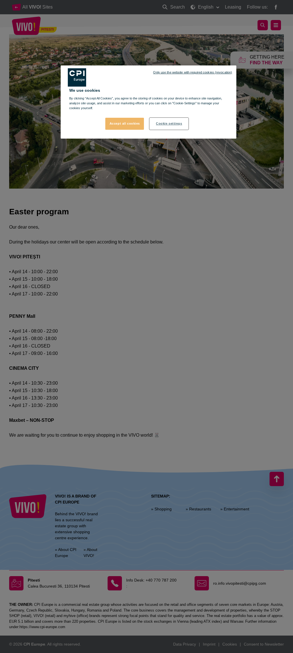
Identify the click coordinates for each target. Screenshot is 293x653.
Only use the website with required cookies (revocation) (192, 72)
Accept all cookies (125, 123)
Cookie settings (169, 123)
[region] (148, 102)
